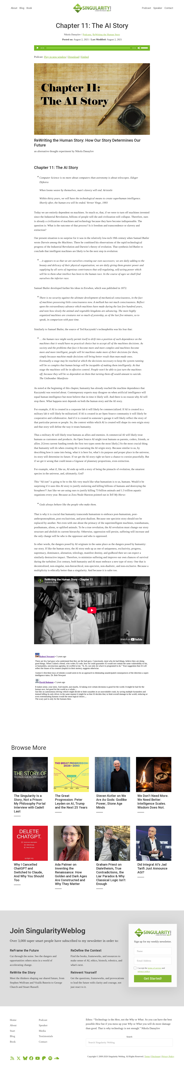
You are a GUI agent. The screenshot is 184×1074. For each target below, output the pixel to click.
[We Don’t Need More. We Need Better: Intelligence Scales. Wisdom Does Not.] (154, 788)
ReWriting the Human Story (106, 34)
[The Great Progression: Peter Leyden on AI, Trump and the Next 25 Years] (71, 788)
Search (129, 1037)
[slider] (145, 47)
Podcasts (87, 34)
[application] (92, 48)
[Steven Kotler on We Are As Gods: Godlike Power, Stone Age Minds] (112, 788)
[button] (152, 978)
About (14, 8)
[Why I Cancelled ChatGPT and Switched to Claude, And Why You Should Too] (30, 859)
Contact (168, 8)
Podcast (146, 8)
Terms (147, 1056)
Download (73, 56)
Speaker (157, 8)
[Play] (37, 48)
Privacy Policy (168, 1056)
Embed (85, 56)
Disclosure (155, 1056)
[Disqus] (92, 685)
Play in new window (55, 56)
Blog (22, 8)
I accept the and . (151, 969)
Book (29, 8)
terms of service (154, 968)
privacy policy (144, 971)
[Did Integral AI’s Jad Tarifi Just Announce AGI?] (154, 859)
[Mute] (139, 48)
